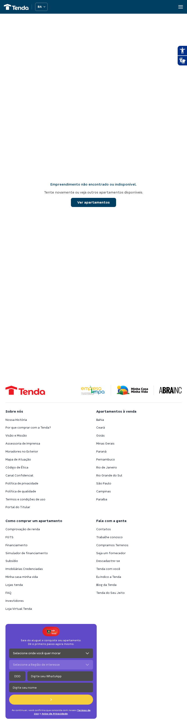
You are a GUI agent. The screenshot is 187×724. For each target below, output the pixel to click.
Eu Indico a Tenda (108, 577)
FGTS (9, 537)
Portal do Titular (17, 507)
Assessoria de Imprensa (22, 443)
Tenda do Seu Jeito (110, 593)
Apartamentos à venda (116, 411)
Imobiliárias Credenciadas (24, 569)
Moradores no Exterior (21, 451)
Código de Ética (16, 467)
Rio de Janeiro (106, 467)
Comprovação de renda (22, 529)
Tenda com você (108, 569)
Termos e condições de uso (25, 499)
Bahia (100, 419)
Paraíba (101, 499)
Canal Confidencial (19, 475)
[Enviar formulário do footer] (51, 700)
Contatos (103, 529)
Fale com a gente (111, 521)
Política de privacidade (21, 483)
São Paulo (103, 483)
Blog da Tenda (106, 585)
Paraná (101, 451)
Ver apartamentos (93, 202)
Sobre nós (14, 411)
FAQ (8, 593)
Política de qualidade (20, 491)
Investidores (14, 600)
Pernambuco (105, 459)
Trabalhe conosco (109, 537)
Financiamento (16, 545)
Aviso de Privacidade (55, 713)
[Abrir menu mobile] (180, 7)
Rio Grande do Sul (109, 475)
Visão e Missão (16, 435)
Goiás (100, 435)
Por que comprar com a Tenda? (28, 427)
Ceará (100, 427)
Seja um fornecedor (111, 553)
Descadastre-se (108, 561)
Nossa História (16, 419)
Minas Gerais (105, 443)
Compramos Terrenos (112, 545)
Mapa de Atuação (18, 459)
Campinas (103, 491)
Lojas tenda (14, 585)
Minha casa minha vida (21, 577)
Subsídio (11, 561)
